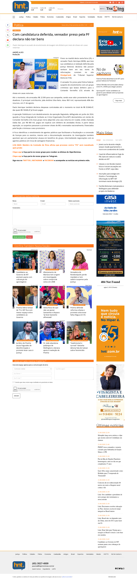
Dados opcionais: (74, 201)
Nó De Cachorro (117, 17)
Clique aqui (17, 152)
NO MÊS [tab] (118, 140)
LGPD (54, 569)
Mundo (99, 17)
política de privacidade (67, 576)
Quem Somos (36, 569)
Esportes (82, 17)
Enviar (16, 396)
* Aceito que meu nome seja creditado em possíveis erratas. (33, 382)
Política (28, 17)
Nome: (15, 201)
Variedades (91, 17)
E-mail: (43, 201)
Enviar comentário (19, 237)
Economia (50, 17)
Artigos (68, 17)
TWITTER (26, 160)
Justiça (21, 17)
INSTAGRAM (37, 160)
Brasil (75, 17)
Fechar (29, 237)
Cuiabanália (60, 17)
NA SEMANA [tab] (108, 140)
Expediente (46, 569)
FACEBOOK (49, 160)
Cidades (35, 17)
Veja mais (118, 100)
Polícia (42, 17)
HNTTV (107, 17)
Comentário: (16, 208)
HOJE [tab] (98, 140)
